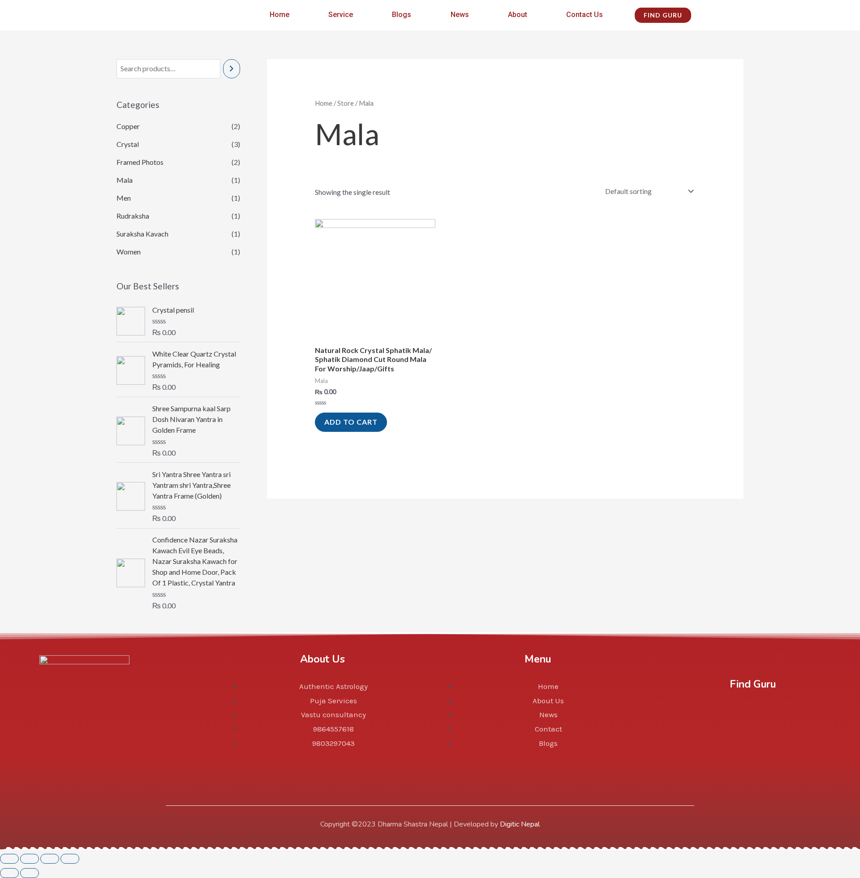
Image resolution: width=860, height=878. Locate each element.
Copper (128, 126)
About (517, 14)
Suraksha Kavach (142, 233)
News (460, 14)
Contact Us (584, 14)
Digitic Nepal (520, 824)
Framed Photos (139, 162)
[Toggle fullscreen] (49, 859)
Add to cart (351, 421)
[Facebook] (710, 716)
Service (340, 14)
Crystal (127, 144)
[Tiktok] (795, 716)
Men (123, 198)
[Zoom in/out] (69, 859)
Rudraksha (132, 215)
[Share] (29, 859)
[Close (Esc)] (9, 859)
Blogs (401, 14)
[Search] (231, 68)
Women (128, 251)
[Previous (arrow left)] (9, 873)
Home (279, 14)
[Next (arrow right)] (29, 873)
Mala (124, 180)
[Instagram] (753, 716)
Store (345, 103)
